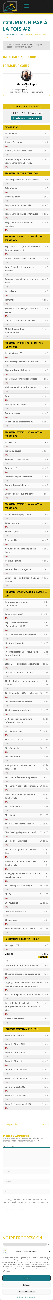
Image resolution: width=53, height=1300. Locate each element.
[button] (49, 1251)
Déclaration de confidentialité (26, 1297)
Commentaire (10, 1146)
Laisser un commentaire (13, 34)
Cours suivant (45, 1124)
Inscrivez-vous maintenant (26, 118)
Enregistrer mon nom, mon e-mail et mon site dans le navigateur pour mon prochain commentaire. (26, 1200)
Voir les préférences (26, 1291)
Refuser (26, 1285)
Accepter (26, 1278)
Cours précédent (10, 1124)
